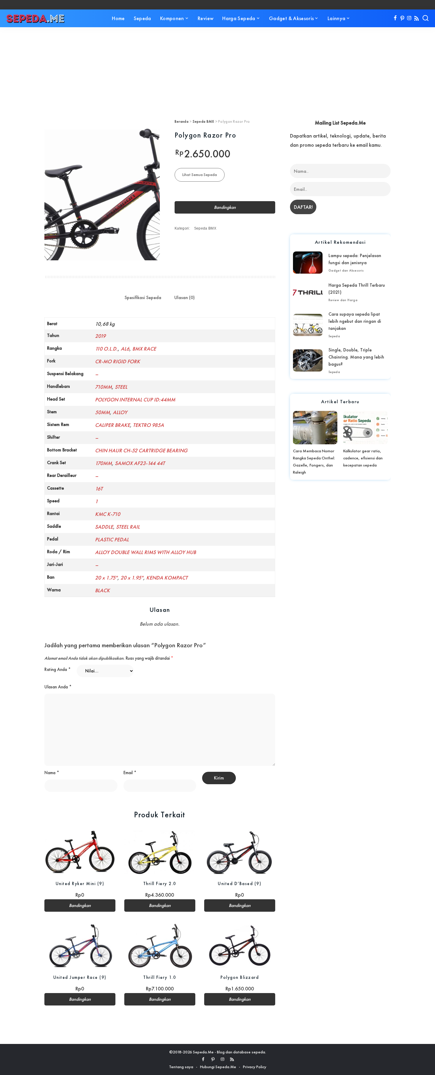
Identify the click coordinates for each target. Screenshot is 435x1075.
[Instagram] (409, 18)
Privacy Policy (254, 1066)
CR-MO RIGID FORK (117, 361)
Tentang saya (181, 1066)
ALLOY (120, 412)
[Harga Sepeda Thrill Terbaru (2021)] (308, 292)
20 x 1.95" (131, 577)
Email (129, 773)
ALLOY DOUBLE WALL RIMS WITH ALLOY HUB (145, 552)
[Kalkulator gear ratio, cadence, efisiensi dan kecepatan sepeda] (365, 427)
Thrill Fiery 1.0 (159, 977)
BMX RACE (144, 348)
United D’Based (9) (239, 883)
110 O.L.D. (106, 348)
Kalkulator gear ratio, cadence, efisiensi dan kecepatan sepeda (363, 458)
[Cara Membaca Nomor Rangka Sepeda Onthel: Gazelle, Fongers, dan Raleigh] (315, 427)
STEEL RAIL (128, 526)
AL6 (125, 348)
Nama (51, 773)
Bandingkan (225, 207)
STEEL (121, 386)
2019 (100, 335)
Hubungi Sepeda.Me (218, 1066)
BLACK (102, 590)
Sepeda (334, 336)
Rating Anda (57, 669)
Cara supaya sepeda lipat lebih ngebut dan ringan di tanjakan (354, 321)
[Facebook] (395, 18)
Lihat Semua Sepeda (199, 174)
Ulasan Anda (58, 687)
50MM (102, 412)
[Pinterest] (402, 18)
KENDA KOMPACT (167, 577)
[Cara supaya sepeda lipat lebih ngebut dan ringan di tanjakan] (308, 325)
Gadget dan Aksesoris (346, 270)
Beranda (181, 121)
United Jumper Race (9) (80, 977)
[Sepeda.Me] (35, 18)
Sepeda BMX (203, 121)
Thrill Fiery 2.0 (159, 883)
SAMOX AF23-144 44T (140, 463)
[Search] (425, 18)
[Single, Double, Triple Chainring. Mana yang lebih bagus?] (308, 360)
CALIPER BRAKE (112, 425)
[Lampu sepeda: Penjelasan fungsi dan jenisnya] (308, 262)
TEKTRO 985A (148, 425)
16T (99, 488)
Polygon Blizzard (239, 977)
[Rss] (416, 18)
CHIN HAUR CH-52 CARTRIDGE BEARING (141, 450)
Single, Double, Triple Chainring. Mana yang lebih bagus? (356, 357)
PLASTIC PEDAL (112, 539)
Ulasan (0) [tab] (184, 297)
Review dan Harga (342, 300)
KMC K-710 (107, 514)
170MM (103, 463)
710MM (103, 386)
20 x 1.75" (106, 577)
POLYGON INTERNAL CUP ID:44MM (135, 399)
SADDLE (104, 526)
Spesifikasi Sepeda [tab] (143, 297)
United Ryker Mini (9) (80, 883)
